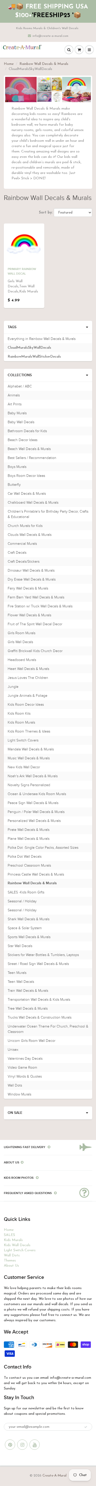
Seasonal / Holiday (22, 901)
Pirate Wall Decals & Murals (28, 830)
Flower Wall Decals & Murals (29, 615)
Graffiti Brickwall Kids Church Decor (35, 651)
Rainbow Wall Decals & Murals (43, 64)
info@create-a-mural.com (50, 36)
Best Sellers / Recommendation (32, 458)
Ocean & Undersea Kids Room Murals (37, 794)
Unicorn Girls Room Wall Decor (31, 1041)
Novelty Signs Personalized (29, 785)
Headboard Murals (22, 660)
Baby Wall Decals (21, 422)
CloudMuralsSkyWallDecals (29, 348)
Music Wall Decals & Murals (29, 758)
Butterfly (14, 484)
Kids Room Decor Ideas (26, 704)
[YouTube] (34, 1445)
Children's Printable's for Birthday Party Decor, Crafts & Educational (48, 514)
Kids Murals (13, 1240)
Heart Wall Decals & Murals (28, 669)
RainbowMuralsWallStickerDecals (34, 357)
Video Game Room (22, 1067)
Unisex (13, 1049)
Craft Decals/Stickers (23, 561)
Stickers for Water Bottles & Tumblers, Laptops (43, 955)
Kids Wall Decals (17, 1245)
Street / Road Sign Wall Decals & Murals (38, 964)
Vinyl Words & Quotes (25, 1076)
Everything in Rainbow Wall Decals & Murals (42, 339)
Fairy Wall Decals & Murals (28, 588)
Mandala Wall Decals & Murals (31, 749)
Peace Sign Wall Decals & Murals (33, 803)
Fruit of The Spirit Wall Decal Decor (35, 624)
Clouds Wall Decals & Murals (29, 535)
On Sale (15, 1113)
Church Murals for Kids (25, 526)
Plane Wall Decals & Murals (28, 838)
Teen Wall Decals (21, 982)
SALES (9, 1235)
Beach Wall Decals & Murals (29, 449)
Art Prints (15, 404)
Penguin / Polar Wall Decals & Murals (36, 812)
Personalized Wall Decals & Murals (34, 821)
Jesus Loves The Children (28, 678)
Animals (14, 395)
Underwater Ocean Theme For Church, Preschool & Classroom (48, 1029)
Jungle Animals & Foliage (27, 695)
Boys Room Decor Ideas (26, 476)
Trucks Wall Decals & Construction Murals (39, 1017)
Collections (20, 375)
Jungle (13, 687)
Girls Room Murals (21, 633)
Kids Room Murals (21, 722)
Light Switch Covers (23, 740)
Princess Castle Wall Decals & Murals (36, 874)
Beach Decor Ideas (22, 440)
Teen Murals (17, 973)
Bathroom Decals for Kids (27, 431)
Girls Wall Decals (20, 642)
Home (9, 64)
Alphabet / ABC (20, 386)
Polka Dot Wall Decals (24, 856)
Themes (10, 1261)
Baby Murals (17, 413)
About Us (11, 1266)
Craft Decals (17, 552)
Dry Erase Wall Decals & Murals (32, 579)
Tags (12, 327)
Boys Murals (17, 467)
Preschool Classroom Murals (29, 865)
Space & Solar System (25, 928)
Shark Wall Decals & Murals (28, 919)
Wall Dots (15, 1085)
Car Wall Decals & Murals (27, 493)
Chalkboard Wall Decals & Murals (33, 502)
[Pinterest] (10, 1445)
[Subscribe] (86, 1427)
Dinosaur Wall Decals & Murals (31, 570)
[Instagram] (22, 1445)
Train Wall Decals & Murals (28, 990)
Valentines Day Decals (25, 1058)
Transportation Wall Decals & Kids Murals (39, 999)
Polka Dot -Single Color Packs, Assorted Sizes (43, 847)
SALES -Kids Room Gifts (26, 892)
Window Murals (19, 1094)
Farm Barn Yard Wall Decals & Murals (36, 597)
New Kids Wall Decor (24, 767)
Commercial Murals (22, 543)
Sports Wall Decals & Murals (29, 937)
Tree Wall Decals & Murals (28, 1008)
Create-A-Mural (54, 1475)
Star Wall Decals (20, 946)
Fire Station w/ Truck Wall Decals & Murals (40, 606)
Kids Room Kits (19, 713)
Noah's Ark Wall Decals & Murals (33, 776)
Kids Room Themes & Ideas (29, 731)
